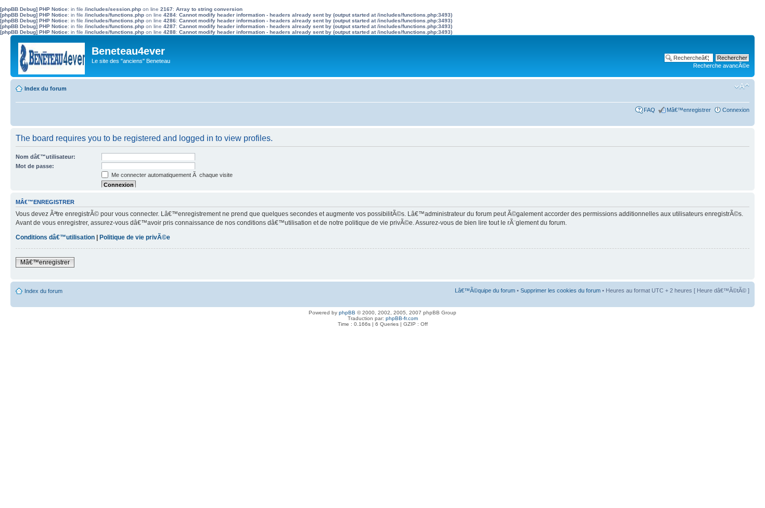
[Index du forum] (52, 55)
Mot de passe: (35, 166)
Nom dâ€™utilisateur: (45, 157)
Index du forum (45, 88)
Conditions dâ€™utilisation (55, 237)
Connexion (735, 110)
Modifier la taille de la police (741, 86)
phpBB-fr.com (402, 318)
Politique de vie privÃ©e (134, 237)
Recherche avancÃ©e (721, 65)
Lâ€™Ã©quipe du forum (485, 290)
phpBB (347, 312)
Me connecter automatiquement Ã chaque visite (171, 175)
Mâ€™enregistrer (689, 110)
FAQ (649, 110)
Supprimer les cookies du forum (560, 290)
